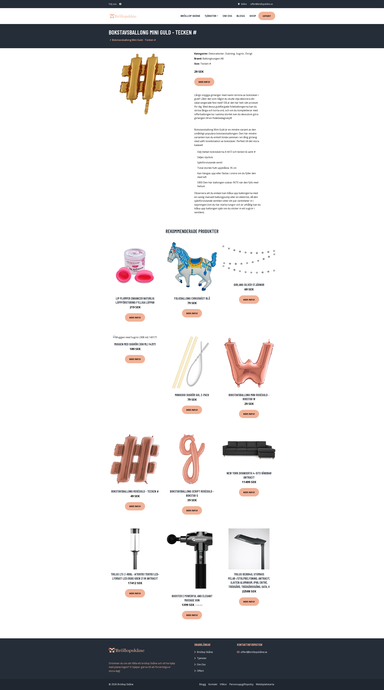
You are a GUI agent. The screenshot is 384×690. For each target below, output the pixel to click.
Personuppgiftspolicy (241, 684)
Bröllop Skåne (190, 16)
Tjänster (202, 658)
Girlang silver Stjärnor (249, 285)
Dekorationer (216, 53)
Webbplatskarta (265, 684)
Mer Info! (204, 81)
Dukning (230, 53)
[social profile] (120, 4)
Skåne (244, 4)
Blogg (241, 16)
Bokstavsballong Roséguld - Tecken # (135, 491)
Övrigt (248, 53)
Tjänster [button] (210, 16)
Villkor (223, 684)
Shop (252, 16)
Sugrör (240, 53)
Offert (267, 15)
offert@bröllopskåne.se (261, 4)
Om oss (227, 16)
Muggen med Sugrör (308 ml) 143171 (135, 344)
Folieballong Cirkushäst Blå (192, 298)
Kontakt (212, 684)
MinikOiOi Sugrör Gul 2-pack (192, 395)
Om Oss (201, 664)
